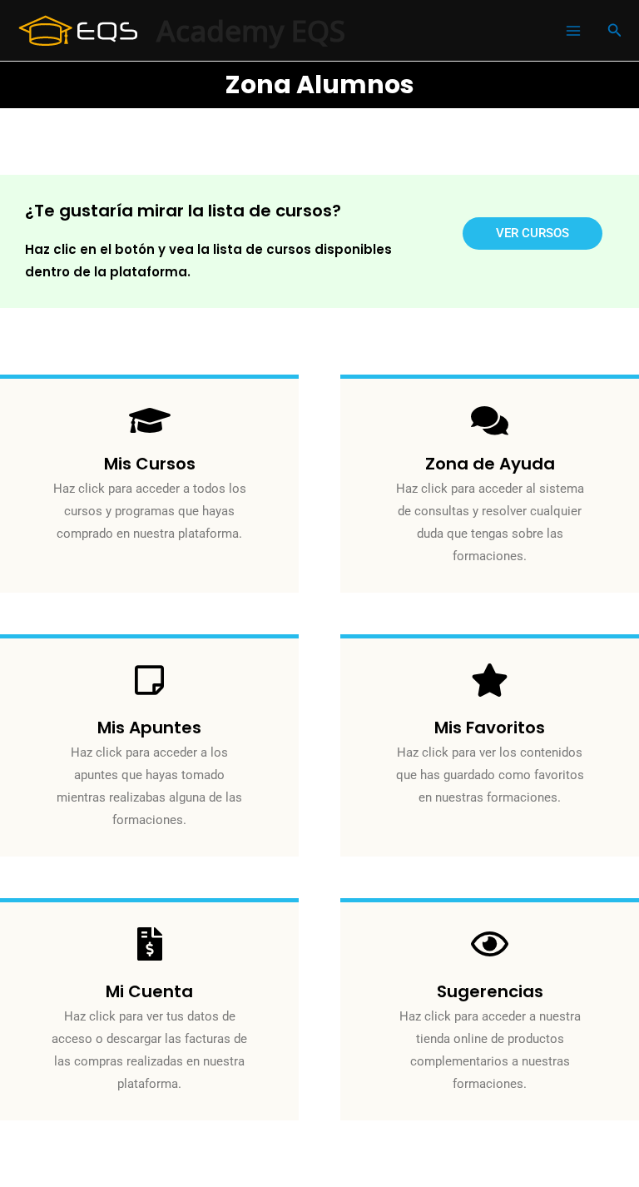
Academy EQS (250, 30)
